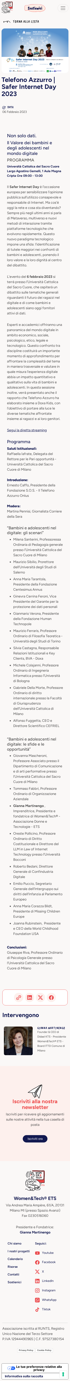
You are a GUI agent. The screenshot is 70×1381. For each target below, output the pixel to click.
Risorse (13, 1267)
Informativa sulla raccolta (24, 1376)
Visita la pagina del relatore (22, 1029)
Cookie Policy (44, 1350)
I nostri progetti (19, 1251)
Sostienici (35, 8)
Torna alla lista (25, 21)
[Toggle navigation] (63, 8)
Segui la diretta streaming (27, 430)
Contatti (13, 1274)
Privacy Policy (26, 1350)
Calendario (15, 1259)
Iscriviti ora (35, 1139)
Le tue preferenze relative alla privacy (39, 1368)
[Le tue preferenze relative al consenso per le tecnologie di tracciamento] (63, 1374)
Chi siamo (14, 1243)
